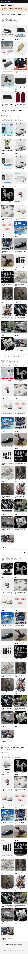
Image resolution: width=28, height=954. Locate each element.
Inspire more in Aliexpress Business (14, 944)
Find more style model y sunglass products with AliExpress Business (12, 9)
